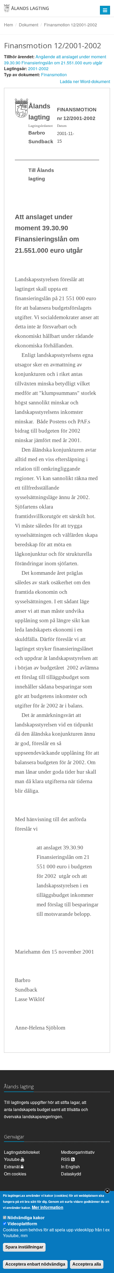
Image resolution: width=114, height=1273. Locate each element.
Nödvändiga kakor (26, 1217)
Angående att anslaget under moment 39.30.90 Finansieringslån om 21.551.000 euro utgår (55, 60)
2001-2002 (38, 68)
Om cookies (15, 1174)
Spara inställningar (24, 1247)
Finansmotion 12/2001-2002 (70, 25)
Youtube (12, 1159)
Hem (8, 25)
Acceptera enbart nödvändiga (35, 1264)
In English (70, 1167)
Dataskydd (71, 1174)
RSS (66, 1159)
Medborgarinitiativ (78, 1152)
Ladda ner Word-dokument (85, 81)
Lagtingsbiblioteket (22, 1152)
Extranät (12, 1167)
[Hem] (47, 10)
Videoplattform (22, 1224)
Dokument (28, 25)
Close (107, 1191)
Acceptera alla (86, 1264)
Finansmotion (54, 74)
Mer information (47, 1207)
